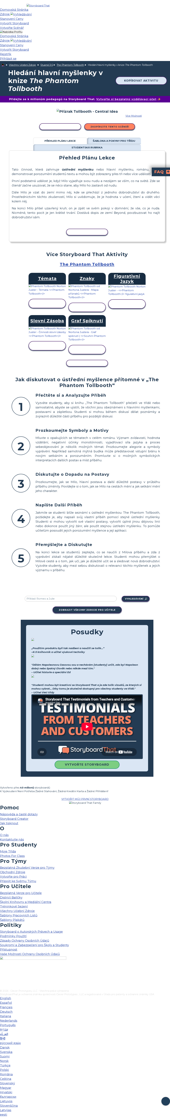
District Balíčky (11, 897)
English (5, 998)
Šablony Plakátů (12, 920)
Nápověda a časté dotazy (19, 814)
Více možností (134, 115)
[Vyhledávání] (21, 14)
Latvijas (5, 1110)
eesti (3, 1115)
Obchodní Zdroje (12, 872)
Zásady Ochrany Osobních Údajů (24, 940)
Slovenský (7, 1083)
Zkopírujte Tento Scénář (109, 126)
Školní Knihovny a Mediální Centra (25, 902)
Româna (6, 1074)
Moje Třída (8, 851)
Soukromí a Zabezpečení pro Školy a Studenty (34, 945)
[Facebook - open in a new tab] (2, 970)
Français (6, 1007)
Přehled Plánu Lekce (60, 140)
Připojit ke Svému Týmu (18, 881)
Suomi (5, 1056)
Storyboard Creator (14, 819)
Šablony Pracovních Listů (18, 915)
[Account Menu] (11, 32)
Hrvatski (6, 1092)
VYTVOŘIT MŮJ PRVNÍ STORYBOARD (85, 799)
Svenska (6, 1052)
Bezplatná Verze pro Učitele (21, 893)
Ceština (5, 1079)
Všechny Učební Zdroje (22, 64)
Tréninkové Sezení (14, 906)
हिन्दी (2, 1038)
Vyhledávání (134, 598)
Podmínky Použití (13, 936)
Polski (4, 1070)
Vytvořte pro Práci (13, 876)
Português (8, 1025)
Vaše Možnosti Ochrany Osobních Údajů (30, 954)
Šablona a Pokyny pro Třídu (114, 140)
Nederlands (8, 1021)
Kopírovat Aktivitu (141, 80)
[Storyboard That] (38, 5)
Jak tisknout (9, 823)
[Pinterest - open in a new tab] (2, 987)
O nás (4, 835)
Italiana (5, 1016)
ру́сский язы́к (10, 1043)
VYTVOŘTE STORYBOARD (87, 764)
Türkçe (5, 1065)
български (8, 1097)
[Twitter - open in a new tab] (2, 981)
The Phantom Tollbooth (70, 64)
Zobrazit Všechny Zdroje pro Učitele (87, 609)
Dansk (5, 1047)
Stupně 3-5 (47, 64)
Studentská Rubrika (87, 147)
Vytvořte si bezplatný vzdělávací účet (126, 99)
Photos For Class (12, 856)
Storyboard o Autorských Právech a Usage (31, 932)
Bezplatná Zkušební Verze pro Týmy (27, 868)
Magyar (5, 1088)
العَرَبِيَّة (4, 1034)
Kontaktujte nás (12, 839)
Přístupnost (8, 949)
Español (6, 1003)
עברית (4, 1029)
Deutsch (6, 1012)
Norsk (4, 1061)
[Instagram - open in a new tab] (2, 976)
